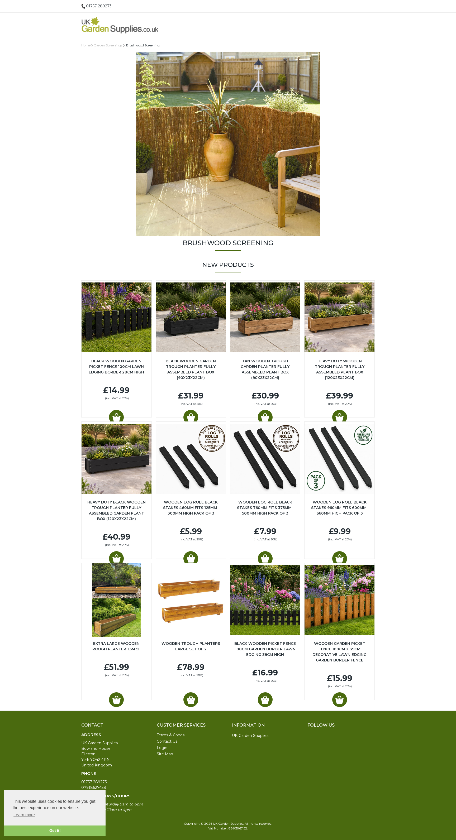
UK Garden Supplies (250, 735)
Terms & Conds (170, 735)
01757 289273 (94, 782)
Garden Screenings (108, 45)
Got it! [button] (55, 830)
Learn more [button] (24, 815)
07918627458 (93, 787)
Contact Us (167, 741)
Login (162, 747)
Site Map (165, 754)
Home (86, 45)
